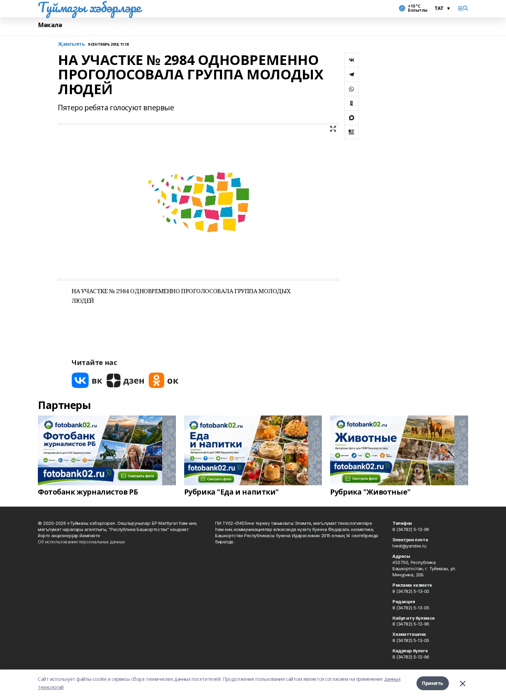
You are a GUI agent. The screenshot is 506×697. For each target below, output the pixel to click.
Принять (432, 683)
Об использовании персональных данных (81, 541)
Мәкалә (50, 25)
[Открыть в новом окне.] (87, 380)
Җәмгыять (71, 44)
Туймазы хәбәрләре (89, 7)
